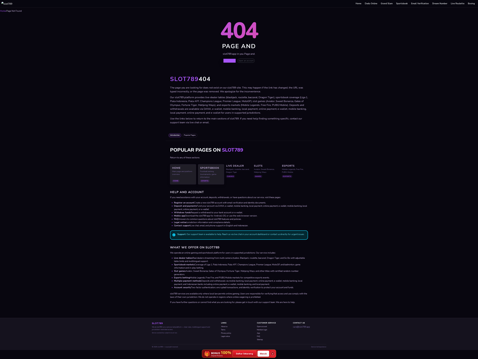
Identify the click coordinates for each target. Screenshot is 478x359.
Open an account (246, 61)
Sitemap (260, 339)
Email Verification (420, 3)
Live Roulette (457, 3)
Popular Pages (189, 135)
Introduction (175, 135)
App (258, 333)
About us (224, 326)
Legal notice (225, 336)
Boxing (471, 3)
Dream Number (439, 3)
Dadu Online (371, 3)
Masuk (263, 353)
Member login (262, 330)
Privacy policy (226, 333)
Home (358, 3)
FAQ (258, 336)
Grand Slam (387, 3)
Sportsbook (402, 3)
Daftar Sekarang (244, 353)
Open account (262, 326)
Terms (223, 330)
